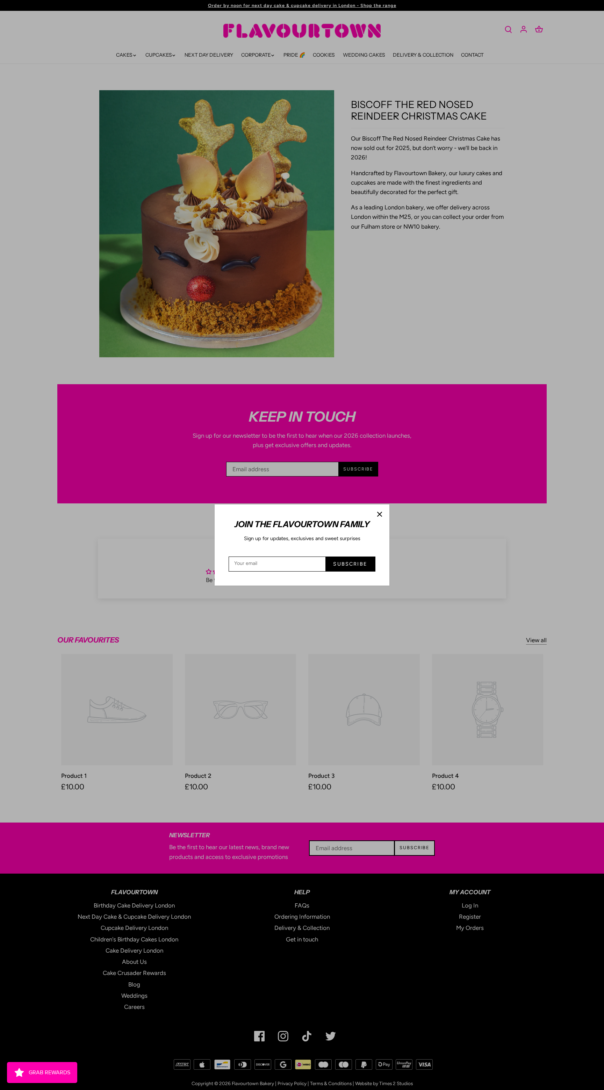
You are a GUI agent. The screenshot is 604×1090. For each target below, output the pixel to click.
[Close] (379, 514)
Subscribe (350, 564)
